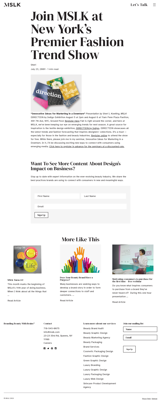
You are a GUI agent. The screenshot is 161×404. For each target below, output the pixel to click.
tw (48, 348)
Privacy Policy (146, 399)
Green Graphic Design (94, 360)
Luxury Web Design (93, 378)
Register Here (72, 120)
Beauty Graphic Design (95, 333)
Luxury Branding (91, 365)
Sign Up (41, 215)
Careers (48, 343)
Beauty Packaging (92, 342)
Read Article (14, 300)
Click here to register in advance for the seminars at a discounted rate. (86, 146)
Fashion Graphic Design (95, 355)
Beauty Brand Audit (93, 328)
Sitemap (154, 399)
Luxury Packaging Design (96, 374)
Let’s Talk (139, 4)
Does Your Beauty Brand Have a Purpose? (76, 278)
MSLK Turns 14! (15, 280)
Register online (99, 135)
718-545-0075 (51, 328)
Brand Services (91, 346)
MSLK (12, 5)
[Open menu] (154, 5)
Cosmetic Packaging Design (98, 351)
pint (52, 348)
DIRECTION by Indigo (87, 128)
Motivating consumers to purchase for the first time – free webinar (132, 280)
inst (56, 348)
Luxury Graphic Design (95, 369)
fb (45, 348)
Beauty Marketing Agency (96, 337)
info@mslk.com (52, 332)
